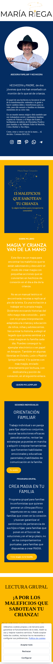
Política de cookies (37, 638)
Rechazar (26, 651)
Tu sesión (14, 470)
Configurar (26, 658)
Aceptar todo (27, 645)
